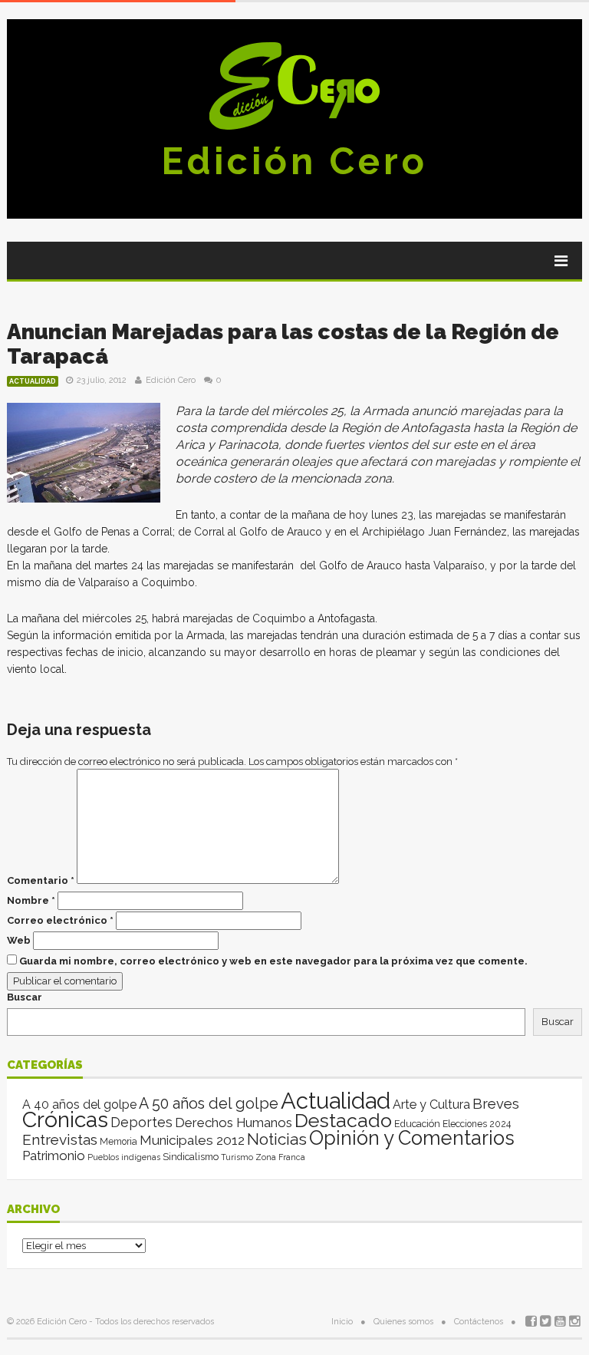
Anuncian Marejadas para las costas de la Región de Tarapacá (283, 344)
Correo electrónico (60, 920)
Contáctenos (478, 1322)
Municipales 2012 (192, 1140)
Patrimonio (53, 1155)
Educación (417, 1123)
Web (19, 940)
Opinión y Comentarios (412, 1137)
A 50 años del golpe (208, 1104)
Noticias (277, 1139)
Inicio (342, 1322)
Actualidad (32, 381)
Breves (495, 1104)
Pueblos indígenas (123, 1157)
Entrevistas (59, 1140)
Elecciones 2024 (477, 1124)
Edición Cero (294, 161)
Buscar (24, 997)
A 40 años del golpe (79, 1104)
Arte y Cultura (431, 1104)
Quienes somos (403, 1322)
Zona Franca (280, 1157)
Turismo (237, 1157)
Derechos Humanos (233, 1122)
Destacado (343, 1120)
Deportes (141, 1122)
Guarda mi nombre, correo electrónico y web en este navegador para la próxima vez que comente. (273, 961)
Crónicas (65, 1119)
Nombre (31, 900)
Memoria (118, 1141)
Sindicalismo (191, 1156)
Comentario (40, 880)
